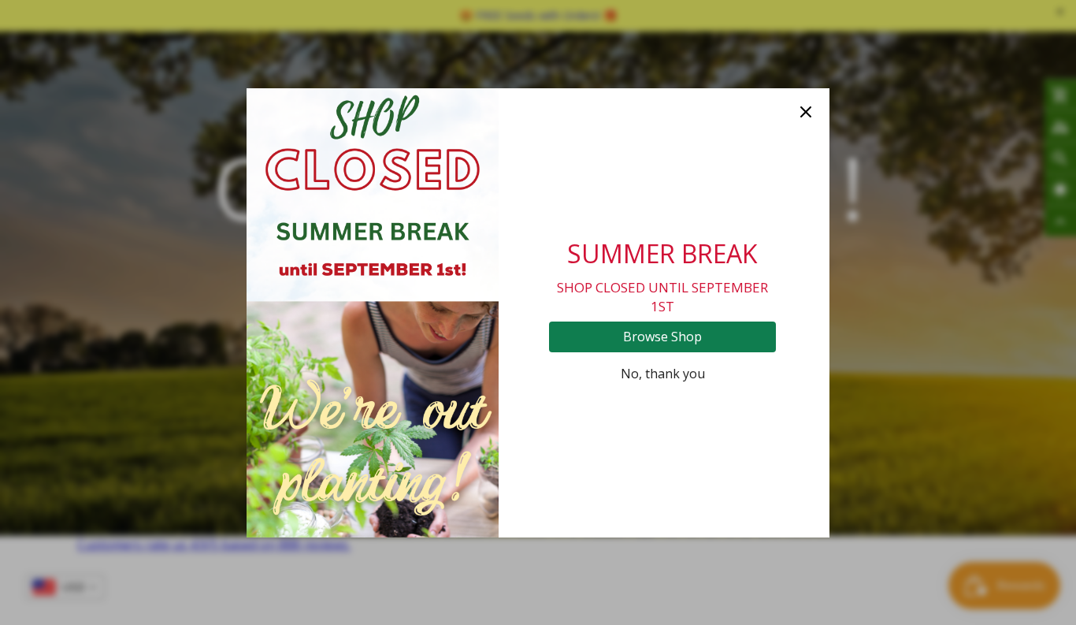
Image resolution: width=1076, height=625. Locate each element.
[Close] (806, 112)
